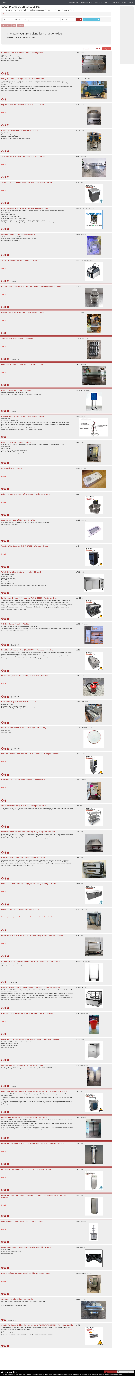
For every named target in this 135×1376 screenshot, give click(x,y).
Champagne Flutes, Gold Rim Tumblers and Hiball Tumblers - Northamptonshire (30, 961)
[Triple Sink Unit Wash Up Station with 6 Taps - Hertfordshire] (93, 167)
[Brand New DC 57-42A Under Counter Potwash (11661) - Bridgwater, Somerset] (93, 1050)
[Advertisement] (127, 35)
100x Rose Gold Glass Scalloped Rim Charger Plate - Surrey (23, 728)
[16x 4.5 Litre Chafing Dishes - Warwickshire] (93, 1309)
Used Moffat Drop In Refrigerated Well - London (18, 702)
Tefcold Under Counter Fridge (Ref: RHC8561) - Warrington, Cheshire (26, 182)
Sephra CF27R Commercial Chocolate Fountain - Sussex (22, 1221)
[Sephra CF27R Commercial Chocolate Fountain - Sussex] (93, 1231)
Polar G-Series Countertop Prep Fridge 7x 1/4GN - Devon (22, 364)
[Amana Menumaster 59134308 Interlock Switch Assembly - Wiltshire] (93, 1257)
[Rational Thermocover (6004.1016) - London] (93, 400)
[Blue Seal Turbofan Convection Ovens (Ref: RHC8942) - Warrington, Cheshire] (93, 764)
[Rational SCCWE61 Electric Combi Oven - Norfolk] (93, 141)
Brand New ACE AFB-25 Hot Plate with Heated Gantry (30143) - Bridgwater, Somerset (32, 935)
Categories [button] (98, 2)
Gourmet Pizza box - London (11, 468)
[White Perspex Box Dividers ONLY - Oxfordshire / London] (93, 1075)
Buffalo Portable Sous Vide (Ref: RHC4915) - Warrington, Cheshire (25, 494)
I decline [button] (113, 1372)
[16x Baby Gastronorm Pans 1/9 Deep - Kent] (93, 348)
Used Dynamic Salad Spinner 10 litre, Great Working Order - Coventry (27, 1013)
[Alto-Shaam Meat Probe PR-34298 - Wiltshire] (93, 245)
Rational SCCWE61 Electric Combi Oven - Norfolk (19, 130)
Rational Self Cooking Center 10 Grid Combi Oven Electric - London (26, 1273)
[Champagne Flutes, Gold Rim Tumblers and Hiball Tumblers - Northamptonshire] (93, 972)
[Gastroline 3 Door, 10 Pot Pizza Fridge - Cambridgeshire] (93, 63)
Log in (124, 2)
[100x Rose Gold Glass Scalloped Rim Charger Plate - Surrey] (93, 738)
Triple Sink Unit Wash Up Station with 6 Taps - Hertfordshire (23, 156)
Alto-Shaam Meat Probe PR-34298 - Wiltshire (18, 234)
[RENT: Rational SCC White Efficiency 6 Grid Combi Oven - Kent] (93, 219)
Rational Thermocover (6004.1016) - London (17, 390)
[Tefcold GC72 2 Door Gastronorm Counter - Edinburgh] (93, 582)
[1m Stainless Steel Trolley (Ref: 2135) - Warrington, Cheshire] (93, 816)
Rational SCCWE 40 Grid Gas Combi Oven (17, 442)
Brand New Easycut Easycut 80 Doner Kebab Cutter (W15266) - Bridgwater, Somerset (33, 1143)
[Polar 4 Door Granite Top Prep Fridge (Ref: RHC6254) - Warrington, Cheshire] (93, 894)
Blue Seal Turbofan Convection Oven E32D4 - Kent (20, 910)
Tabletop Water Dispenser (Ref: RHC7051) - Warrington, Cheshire (25, 546)
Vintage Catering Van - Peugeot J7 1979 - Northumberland (22, 79)
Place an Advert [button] (73, 2)
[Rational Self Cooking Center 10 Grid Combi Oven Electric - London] (93, 1283)
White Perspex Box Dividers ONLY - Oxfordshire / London (22, 1065)
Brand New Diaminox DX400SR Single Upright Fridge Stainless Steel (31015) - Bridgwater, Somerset (34, 1196)
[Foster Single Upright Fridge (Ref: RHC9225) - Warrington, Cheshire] (93, 1179)
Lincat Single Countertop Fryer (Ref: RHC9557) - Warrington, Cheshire (27, 650)
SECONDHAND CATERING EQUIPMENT (22, 7)
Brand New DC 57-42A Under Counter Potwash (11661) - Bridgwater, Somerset (30, 1039)
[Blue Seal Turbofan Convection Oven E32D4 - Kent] (93, 920)
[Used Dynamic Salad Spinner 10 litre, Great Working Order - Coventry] (93, 1024)
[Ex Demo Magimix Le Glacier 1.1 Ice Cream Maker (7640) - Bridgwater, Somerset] (93, 296)
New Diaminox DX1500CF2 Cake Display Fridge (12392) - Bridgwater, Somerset (30, 987)
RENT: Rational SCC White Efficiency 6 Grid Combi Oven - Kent (24, 208)
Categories (107, 49)
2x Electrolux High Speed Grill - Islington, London (19, 260)
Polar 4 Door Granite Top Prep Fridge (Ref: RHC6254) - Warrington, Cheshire (29, 884)
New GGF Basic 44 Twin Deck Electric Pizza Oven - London (23, 858)
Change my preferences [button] (125, 1372)
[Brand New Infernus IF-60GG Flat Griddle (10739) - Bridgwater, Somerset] (93, 842)
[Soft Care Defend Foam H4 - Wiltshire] (93, 634)
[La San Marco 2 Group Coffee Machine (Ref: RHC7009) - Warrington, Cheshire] (93, 608)
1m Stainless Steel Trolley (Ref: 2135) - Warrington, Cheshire (23, 806)
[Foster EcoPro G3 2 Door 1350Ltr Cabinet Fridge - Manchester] (93, 1127)
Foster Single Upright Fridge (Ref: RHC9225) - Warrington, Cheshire (26, 1169)
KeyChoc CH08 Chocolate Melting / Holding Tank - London (22, 105)
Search (79, 19)
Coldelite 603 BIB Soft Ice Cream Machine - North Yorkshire (23, 780)
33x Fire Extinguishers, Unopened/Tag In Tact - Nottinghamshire (24, 676)
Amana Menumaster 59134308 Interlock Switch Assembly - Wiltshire (26, 1247)
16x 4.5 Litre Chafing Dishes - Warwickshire (17, 1299)
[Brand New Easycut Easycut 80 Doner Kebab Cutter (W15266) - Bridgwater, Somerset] (93, 1153)
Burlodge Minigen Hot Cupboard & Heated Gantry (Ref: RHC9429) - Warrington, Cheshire (34, 1091)
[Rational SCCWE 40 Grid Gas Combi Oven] (93, 452)
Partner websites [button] (86, 2)
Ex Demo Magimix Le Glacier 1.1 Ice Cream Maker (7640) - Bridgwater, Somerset (31, 286)
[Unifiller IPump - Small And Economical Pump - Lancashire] (93, 426)
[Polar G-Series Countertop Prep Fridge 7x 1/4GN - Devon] (93, 374)
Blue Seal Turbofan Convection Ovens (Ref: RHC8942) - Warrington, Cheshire (30, 754)
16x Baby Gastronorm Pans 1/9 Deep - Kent (17, 338)
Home (4, 2)
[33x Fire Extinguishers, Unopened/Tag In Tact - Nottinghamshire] (93, 686)
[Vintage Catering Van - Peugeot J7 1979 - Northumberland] (93, 89)
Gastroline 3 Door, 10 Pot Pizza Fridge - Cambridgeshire (22, 53)
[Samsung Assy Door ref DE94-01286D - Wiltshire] (93, 530)
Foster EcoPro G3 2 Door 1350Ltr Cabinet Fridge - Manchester (24, 1117)
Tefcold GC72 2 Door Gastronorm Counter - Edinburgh (21, 572)
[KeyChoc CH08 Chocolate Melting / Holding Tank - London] (93, 115)
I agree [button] (107, 1372)
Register (131, 2)
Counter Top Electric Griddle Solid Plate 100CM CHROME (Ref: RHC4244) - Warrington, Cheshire (37, 1325)
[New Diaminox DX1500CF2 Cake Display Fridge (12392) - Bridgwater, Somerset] (93, 998)
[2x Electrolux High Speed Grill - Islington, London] (93, 271)
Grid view (98, 49)
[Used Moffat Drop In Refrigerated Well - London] (93, 712)
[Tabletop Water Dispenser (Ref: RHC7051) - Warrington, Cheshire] (93, 556)
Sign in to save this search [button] (91, 19)
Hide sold (86, 49)
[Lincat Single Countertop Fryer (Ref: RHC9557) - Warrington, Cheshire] (93, 660)
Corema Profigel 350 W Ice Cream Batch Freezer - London (22, 312)
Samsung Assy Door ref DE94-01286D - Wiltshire (19, 520)
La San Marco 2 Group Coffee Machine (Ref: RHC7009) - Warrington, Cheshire (30, 598)
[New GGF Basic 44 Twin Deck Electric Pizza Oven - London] (93, 868)
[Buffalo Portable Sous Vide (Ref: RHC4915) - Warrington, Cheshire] (93, 504)
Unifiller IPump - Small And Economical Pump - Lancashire (22, 416)
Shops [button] (106, 2)
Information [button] (115, 2)
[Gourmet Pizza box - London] (93, 478)
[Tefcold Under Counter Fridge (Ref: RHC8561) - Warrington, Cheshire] (93, 193)
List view (92, 49)
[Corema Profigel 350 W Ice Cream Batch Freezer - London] (93, 322)
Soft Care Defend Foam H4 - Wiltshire (15, 624)
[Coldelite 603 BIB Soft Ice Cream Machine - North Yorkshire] (93, 790)
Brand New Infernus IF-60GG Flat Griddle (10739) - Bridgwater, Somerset (28, 832)
